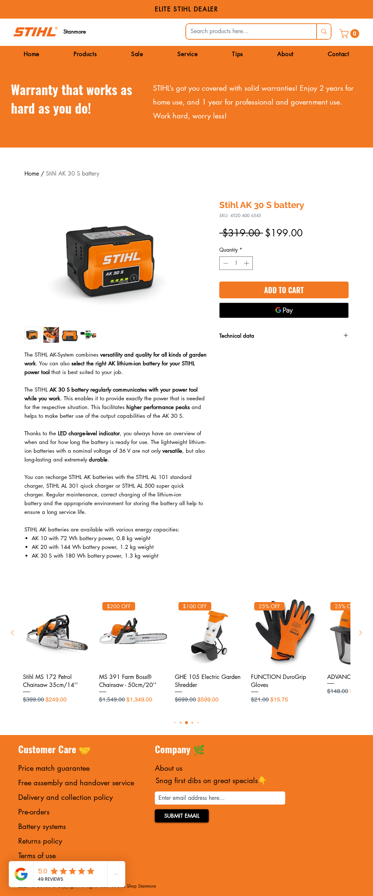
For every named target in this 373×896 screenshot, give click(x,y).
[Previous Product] (12, 632)
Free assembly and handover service (76, 782)
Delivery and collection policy (65, 797)
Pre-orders (34, 812)
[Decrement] (224, 263)
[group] (186, 655)
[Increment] (247, 263)
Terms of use (37, 855)
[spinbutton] (236, 263)
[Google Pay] (284, 310)
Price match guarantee (54, 768)
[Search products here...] (323, 31)
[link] (350, 33)
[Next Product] (360, 632)
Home (31, 173)
